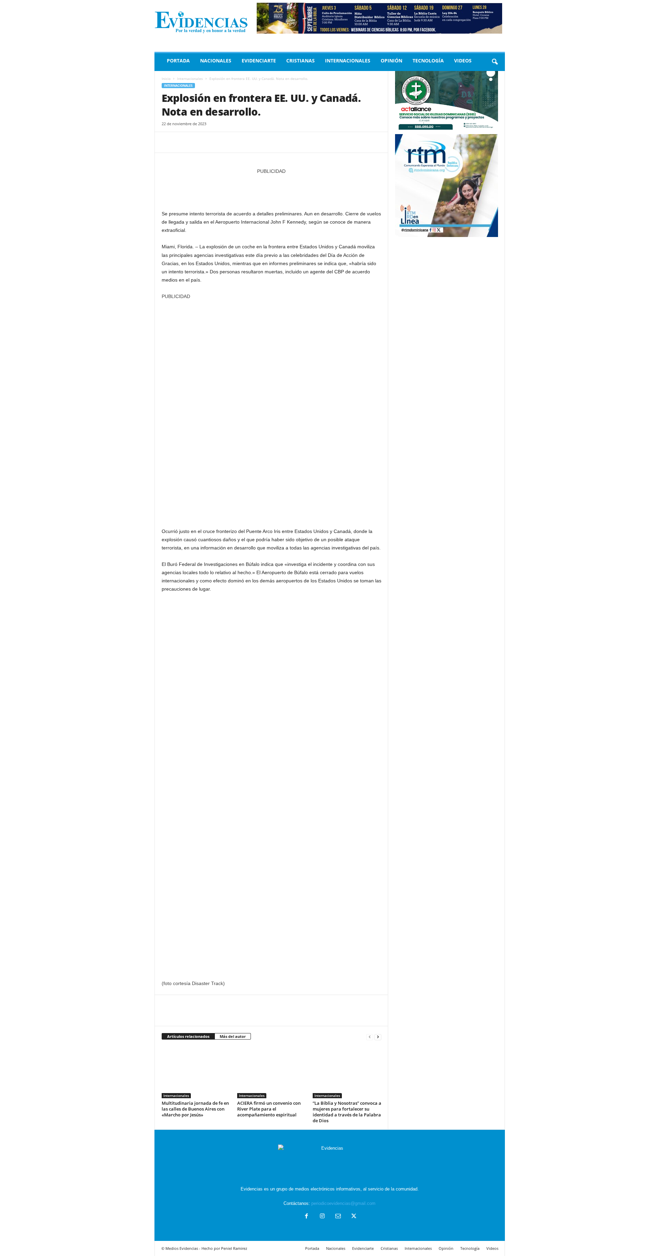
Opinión (391, 60)
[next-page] (377, 1036)
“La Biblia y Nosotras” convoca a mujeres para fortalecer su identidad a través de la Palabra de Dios (347, 1112)
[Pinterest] (200, 142)
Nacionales (215, 60)
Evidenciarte (259, 60)
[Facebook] (168, 142)
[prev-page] (369, 1036)
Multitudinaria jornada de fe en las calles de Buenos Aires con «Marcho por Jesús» (195, 1109)
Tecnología (428, 60)
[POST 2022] (271, 188)
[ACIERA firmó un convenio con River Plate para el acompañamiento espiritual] (271, 1072)
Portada (178, 60)
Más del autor (233, 1036)
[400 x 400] (271, 410)
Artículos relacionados (188, 1036)
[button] (494, 62)
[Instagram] (322, 1216)
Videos (463, 60)
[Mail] (338, 1216)
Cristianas (300, 60)
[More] (232, 142)
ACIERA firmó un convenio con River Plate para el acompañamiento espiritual (269, 1109)
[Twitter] (184, 142)
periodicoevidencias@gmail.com (343, 1203)
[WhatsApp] (216, 142)
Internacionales (347, 60)
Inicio (166, 78)
